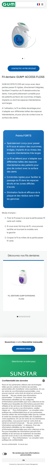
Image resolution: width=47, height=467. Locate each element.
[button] (22, 58)
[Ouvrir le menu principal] (43, 4)
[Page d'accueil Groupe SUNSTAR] (23, 374)
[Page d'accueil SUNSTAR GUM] (8, 4)
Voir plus (22, 305)
